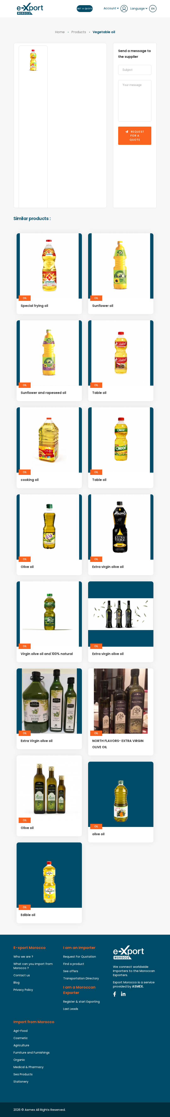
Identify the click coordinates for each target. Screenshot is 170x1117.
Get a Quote (84, 8)
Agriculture (21, 1045)
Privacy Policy (23, 990)
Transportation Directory (81, 978)
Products (78, 32)
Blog (16, 982)
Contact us (21, 975)
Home (60, 32)
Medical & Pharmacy (28, 1067)
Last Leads (70, 1009)
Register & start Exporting (81, 1002)
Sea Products (23, 1074)
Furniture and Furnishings (31, 1052)
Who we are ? (23, 957)
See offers (70, 971)
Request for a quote (137, 136)
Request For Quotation (79, 957)
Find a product (73, 964)
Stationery (20, 1081)
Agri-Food (20, 1031)
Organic (19, 1060)
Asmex (30, 1109)
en (152, 8)
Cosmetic (20, 1038)
